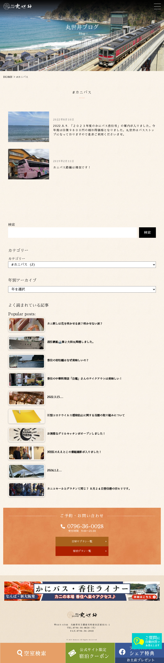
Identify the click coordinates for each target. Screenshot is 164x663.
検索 (11, 224)
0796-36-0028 (85, 526)
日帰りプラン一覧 (82, 541)
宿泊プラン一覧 (82, 551)
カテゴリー (16, 259)
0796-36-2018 (85, 631)
